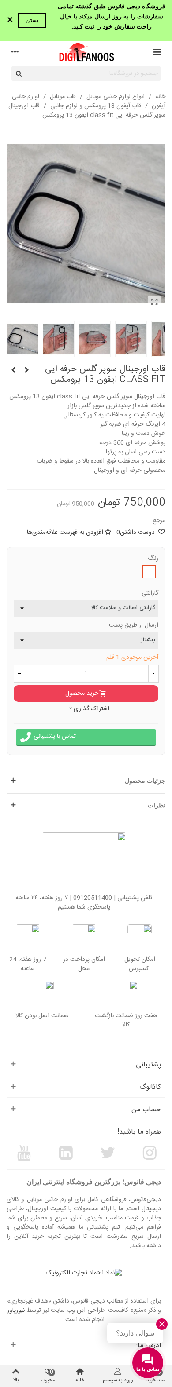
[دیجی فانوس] (86, 53)
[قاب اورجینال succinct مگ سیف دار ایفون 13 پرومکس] (13, 370)
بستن (32, 20)
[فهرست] (157, 53)
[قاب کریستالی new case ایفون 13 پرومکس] (26, 370)
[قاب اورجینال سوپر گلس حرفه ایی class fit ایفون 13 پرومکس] (154, 303)
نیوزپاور (16, 1310)
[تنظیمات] (15, 53)
